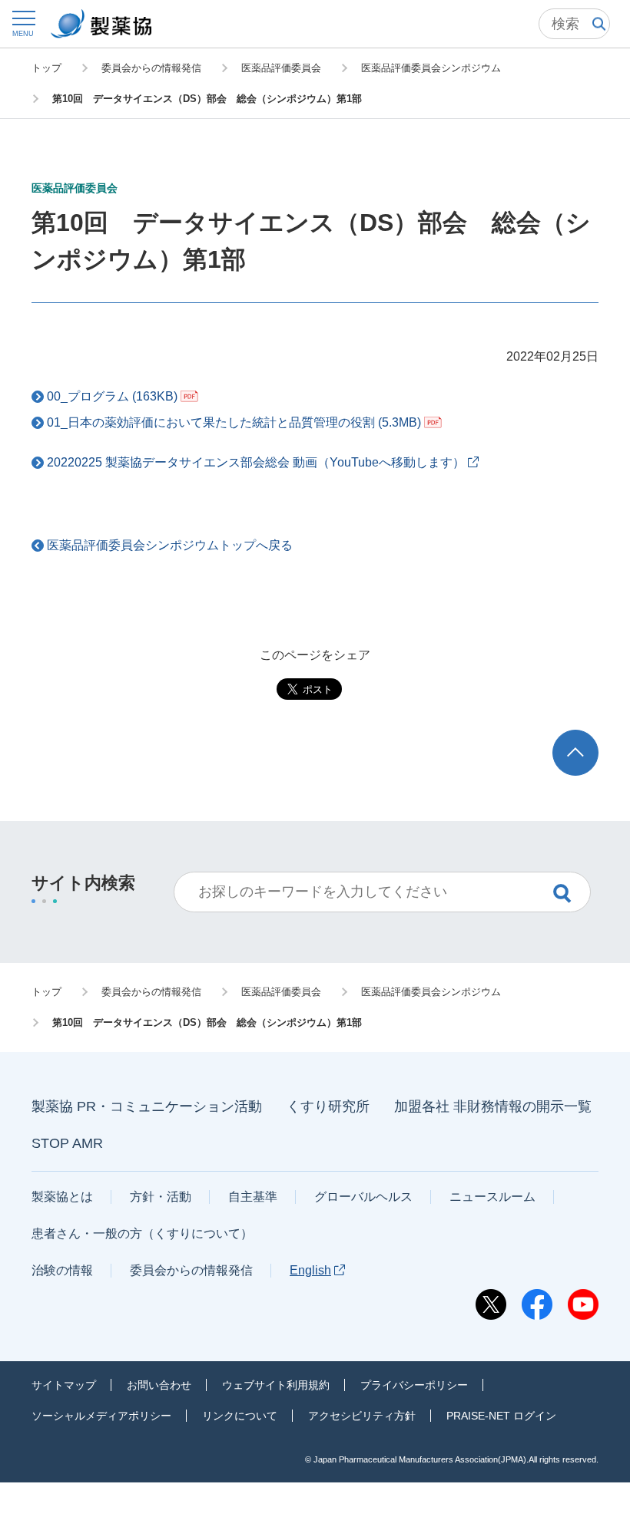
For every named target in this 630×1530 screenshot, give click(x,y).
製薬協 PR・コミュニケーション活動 (147, 1106)
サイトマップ (64, 1385)
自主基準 (252, 1196)
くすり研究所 (328, 1106)
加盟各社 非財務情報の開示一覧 (493, 1106)
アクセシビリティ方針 (362, 1416)
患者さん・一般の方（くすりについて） (142, 1233)
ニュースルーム (492, 1196)
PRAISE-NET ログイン (501, 1416)
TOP (590, 737)
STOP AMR (67, 1143)
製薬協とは (62, 1196)
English (310, 1270)
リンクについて (239, 1416)
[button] (23, 23)
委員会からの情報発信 (191, 1270)
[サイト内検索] (574, 23)
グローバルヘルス (363, 1196)
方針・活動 (160, 1196)
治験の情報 (62, 1270)
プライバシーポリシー (414, 1385)
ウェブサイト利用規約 (276, 1385)
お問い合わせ (159, 1385)
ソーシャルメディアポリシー (101, 1416)
